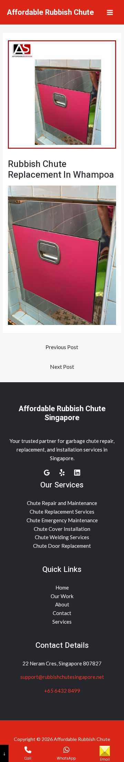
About (62, 604)
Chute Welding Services (62, 537)
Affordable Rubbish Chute (50, 12)
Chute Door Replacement (62, 546)
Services (62, 621)
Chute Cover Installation (62, 529)
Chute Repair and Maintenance (62, 503)
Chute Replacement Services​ (62, 511)
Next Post (62, 366)
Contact (62, 613)
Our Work (62, 596)
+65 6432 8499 (62, 690)
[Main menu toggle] (110, 12)
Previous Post (61, 347)
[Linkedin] (77, 472)
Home (62, 587)
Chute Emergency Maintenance (62, 520)
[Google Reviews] (46, 472)
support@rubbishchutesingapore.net (62, 677)
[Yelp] (62, 472)
